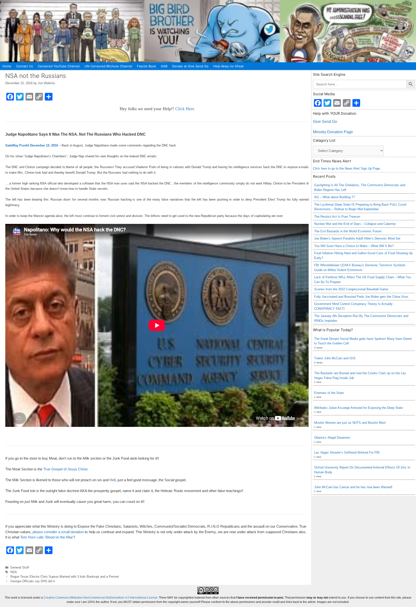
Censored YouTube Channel (59, 66)
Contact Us (24, 66)
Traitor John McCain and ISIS (335, 358)
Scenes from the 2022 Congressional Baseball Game (351, 289)
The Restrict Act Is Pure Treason (337, 216)
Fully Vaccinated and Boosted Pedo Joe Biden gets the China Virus (361, 296)
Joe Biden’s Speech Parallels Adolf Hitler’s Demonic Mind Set (357, 238)
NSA (13, 572)
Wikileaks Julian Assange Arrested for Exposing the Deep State (358, 408)
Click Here (184, 108)
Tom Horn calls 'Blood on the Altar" (47, 537)
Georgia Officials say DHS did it (32, 581)
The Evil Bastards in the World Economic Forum (348, 231)
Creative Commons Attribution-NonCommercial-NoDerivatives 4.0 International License (100, 597)
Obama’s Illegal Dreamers (332, 437)
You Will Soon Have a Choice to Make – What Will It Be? (354, 246)
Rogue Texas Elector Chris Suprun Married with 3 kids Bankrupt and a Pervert (64, 576)
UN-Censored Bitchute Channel (108, 66)
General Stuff (19, 567)
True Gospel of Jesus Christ (65, 469)
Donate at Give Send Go (190, 66)
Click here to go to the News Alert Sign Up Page (346, 168)
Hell (113, 480)
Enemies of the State (329, 393)
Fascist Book (146, 66)
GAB (164, 66)
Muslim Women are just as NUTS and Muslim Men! (350, 422)
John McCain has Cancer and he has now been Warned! (353, 487)
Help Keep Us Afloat (228, 66)
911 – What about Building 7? (334, 197)
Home (6, 66)
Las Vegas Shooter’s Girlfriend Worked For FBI (347, 452)
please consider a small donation (58, 532)
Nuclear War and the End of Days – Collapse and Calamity (355, 224)
